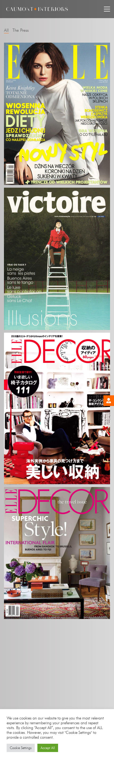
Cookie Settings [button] (21, 748)
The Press (20, 30)
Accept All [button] (48, 748)
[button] (107, 9)
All (6, 30)
